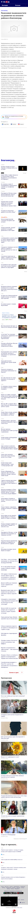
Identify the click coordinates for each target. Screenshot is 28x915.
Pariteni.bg (18, 887)
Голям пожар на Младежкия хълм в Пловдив (9, 438)
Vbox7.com (7, 886)
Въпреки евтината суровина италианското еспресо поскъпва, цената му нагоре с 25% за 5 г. (9, 288)
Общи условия (19, 907)
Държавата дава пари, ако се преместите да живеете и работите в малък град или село (9, 592)
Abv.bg (2, 886)
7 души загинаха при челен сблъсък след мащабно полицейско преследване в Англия (9, 482)
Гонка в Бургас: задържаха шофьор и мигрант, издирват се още (9, 508)
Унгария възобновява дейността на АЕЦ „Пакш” (8, 211)
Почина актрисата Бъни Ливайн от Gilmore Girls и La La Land (9, 168)
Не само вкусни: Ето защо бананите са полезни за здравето (8, 379)
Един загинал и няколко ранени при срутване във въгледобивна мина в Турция (9, 447)
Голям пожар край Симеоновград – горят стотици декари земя (7, 464)
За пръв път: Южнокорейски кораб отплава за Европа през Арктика (9, 297)
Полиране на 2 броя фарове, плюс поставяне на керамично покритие (9, 317)
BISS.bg (3, 887)
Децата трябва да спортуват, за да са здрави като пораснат (9, 584)
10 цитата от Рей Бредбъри (8, 834)
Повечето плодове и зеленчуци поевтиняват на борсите (8, 371)
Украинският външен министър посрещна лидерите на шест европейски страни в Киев (8, 203)
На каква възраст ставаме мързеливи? (8, 304)
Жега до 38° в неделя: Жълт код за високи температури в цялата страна (9, 405)
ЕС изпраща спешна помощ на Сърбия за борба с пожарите (9, 388)
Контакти (22, 899)
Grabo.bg (13, 887)
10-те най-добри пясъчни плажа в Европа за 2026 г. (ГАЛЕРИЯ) (8, 568)
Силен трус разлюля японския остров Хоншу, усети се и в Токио (8, 456)
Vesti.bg (8, 888)
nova (3, 854)
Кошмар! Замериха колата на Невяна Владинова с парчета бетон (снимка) (13, 878)
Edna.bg (22, 887)
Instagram (22, 124)
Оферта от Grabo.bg (4, 312)
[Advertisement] (14, 142)
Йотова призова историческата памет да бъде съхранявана (9, 430)
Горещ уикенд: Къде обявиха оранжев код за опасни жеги (9, 617)
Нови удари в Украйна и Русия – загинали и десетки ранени (9, 500)
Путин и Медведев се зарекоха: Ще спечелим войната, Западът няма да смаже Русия (8, 473)
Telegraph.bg (17, 888)
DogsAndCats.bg (16, 886)
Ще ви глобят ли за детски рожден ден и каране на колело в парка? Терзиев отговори (8, 610)
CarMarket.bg (22, 886)
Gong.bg (11, 886)
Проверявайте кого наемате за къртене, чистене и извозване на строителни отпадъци (9, 354)
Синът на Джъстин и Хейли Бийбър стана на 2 (11, 859)
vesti (3, 872)
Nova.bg (12, 888)
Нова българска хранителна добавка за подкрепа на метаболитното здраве (9, 542)
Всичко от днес (14, 672)
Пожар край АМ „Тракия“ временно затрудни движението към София (8, 229)
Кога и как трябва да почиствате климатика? (13, 696)
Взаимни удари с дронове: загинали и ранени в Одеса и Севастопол (9, 422)
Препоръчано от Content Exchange (20, 838)
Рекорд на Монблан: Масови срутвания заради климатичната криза (9, 345)
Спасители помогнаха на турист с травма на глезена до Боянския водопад (8, 257)
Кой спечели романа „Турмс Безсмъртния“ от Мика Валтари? (13, 737)
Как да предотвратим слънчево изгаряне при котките (8, 220)
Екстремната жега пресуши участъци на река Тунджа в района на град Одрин (8, 266)
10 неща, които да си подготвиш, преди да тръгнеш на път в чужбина (12, 776)
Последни (5, 5)
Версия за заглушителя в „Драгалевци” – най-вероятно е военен (9, 649)
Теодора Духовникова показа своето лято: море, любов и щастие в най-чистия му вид (14, 796)
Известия (23, 902)
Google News (6, 124)
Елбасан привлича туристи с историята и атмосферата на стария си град (9, 627)
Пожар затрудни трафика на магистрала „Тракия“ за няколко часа (9, 525)
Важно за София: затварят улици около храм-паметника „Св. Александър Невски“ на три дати (9, 396)
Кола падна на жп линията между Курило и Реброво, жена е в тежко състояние (8, 517)
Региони (17, 5)
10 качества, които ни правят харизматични (12, 816)
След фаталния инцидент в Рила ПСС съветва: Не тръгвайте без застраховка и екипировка (9, 665)
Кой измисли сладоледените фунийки (9, 634)
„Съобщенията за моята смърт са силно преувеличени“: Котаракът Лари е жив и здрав (9, 240)
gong (3, 881)
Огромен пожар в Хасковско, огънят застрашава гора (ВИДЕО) (9, 642)
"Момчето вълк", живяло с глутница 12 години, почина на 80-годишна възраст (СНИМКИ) (12, 850)
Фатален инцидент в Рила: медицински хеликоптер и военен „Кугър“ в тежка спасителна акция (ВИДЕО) (8, 491)
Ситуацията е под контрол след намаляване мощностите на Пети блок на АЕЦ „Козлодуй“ (9, 601)
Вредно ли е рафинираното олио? (10, 757)
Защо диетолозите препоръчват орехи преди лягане (8, 362)
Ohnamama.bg (8, 887)
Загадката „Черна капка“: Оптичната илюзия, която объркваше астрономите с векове (13, 868)
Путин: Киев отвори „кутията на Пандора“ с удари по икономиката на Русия (9, 414)
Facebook (14, 124)
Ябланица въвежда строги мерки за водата (8, 550)
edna (3, 862)
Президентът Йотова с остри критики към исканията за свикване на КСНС (9, 534)
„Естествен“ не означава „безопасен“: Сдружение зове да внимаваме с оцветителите (9, 336)
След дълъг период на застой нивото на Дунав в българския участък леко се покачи (9, 249)
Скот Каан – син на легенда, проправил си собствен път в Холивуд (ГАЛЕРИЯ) (9, 561)
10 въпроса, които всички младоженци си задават (12, 715)
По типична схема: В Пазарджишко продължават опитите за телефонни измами (9, 186)
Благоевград (7, 160)
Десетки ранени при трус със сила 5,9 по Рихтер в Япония (9, 326)
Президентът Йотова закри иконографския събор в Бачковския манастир (8, 194)
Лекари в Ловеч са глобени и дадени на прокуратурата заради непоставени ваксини (9, 656)
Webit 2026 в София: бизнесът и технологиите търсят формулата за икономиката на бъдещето (9, 177)
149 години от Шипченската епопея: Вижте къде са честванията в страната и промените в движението (9, 576)
